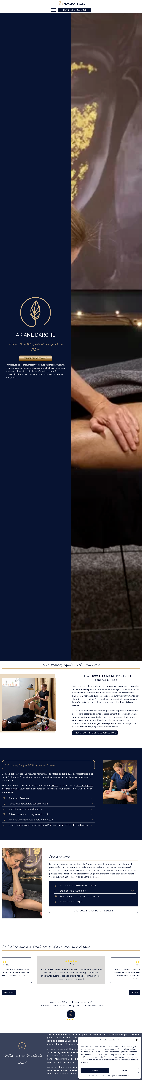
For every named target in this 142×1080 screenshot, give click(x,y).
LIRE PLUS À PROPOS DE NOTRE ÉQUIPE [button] (93, 911)
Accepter (95, 1070)
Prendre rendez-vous (35, 358)
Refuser (124, 1070)
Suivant (134, 992)
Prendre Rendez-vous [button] (74, 10)
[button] (137, 1040)
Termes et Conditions (97, 1076)
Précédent (9, 992)
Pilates (54, 785)
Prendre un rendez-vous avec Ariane (95, 733)
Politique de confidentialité (118, 1076)
